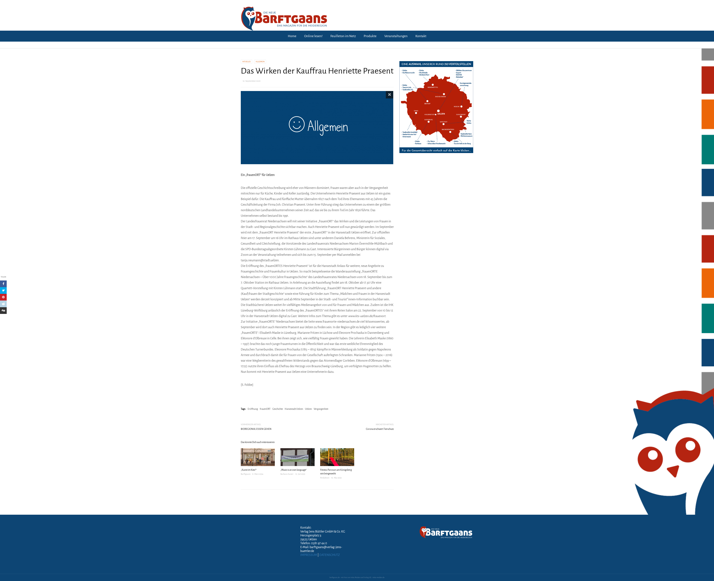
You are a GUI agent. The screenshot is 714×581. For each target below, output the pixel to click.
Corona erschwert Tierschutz (380, 429)
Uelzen (308, 409)
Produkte (370, 36)
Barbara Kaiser (286, 474)
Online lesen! (313, 36)
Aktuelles (246, 62)
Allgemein (260, 62)
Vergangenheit (321, 409)
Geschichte (277, 409)
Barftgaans (245, 474)
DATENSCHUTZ (329, 555)
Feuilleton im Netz (343, 36)
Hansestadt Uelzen (294, 409)
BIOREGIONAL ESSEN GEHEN (256, 429)
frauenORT (265, 409)
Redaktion (324, 478)
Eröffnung (253, 409)
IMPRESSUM (308, 555)
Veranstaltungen (396, 36)
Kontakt (420, 36)
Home (292, 36)
